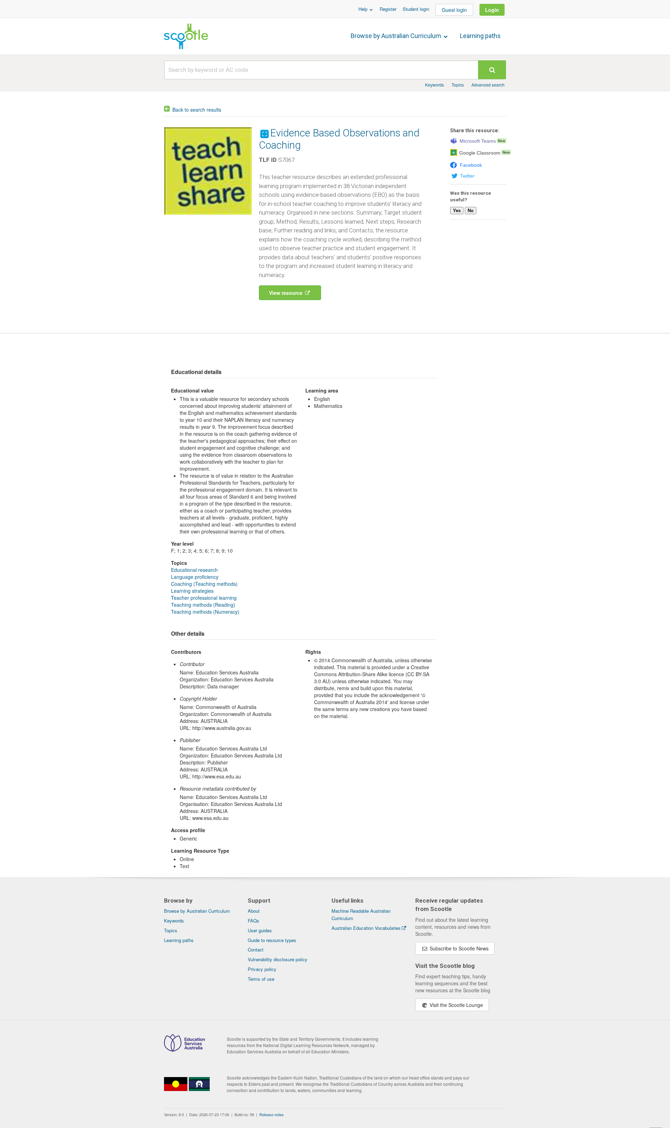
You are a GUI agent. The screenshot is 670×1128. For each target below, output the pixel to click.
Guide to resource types (272, 940)
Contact (255, 949)
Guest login (454, 9)
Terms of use (261, 979)
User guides (260, 930)
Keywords (434, 85)
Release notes (271, 1114)
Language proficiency (194, 576)
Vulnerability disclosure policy (277, 959)
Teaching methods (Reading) (203, 604)
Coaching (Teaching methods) (204, 583)
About (254, 910)
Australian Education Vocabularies (366, 928)
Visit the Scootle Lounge (455, 1004)
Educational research (194, 569)
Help (363, 9)
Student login (416, 9)
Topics (458, 85)
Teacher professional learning (204, 597)
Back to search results (196, 109)
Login (492, 9)
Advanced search (488, 85)
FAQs (253, 920)
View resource (286, 292)
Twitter (467, 176)
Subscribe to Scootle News (458, 948)
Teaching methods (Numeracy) (205, 611)
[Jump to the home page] (186, 36)
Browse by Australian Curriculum (396, 35)
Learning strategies (192, 590)
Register (388, 9)
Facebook (471, 165)
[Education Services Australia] (184, 1049)
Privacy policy (262, 969)
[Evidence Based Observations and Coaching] (208, 216)
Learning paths (480, 35)
